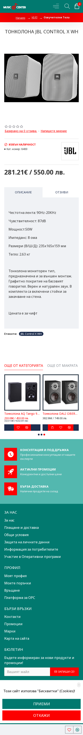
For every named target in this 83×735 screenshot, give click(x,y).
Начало (20, 18)
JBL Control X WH (31, 334)
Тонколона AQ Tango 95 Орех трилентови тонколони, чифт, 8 (22, 414)
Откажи (41, 715)
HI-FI (34, 17)
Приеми (41, 703)
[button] (39, 434)
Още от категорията (23, 365)
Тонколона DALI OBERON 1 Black (61, 414)
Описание (23, 192)
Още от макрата (62, 365)
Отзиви (61, 192)
